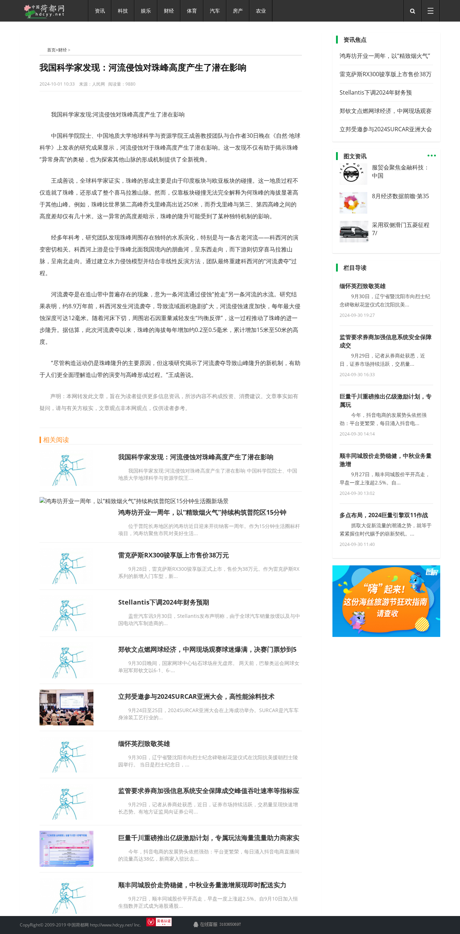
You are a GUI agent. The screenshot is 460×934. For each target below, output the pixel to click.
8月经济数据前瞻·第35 (400, 196)
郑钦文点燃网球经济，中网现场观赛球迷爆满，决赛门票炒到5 (207, 649)
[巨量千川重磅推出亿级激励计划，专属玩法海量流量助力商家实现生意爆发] (66, 865)
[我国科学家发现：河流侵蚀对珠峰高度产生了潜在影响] (66, 484)
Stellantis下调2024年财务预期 (163, 602)
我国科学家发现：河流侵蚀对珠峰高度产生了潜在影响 (195, 456)
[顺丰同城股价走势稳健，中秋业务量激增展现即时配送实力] (66, 912)
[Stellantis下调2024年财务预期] (66, 629)
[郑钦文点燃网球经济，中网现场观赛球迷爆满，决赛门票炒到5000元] (66, 676)
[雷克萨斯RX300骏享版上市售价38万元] (66, 582)
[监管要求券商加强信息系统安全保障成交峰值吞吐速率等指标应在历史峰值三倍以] (66, 817)
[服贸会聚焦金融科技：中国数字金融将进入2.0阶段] (353, 183)
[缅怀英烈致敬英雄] (66, 770)
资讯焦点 (355, 40)
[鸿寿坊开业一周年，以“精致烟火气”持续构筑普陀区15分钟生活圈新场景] (134, 501)
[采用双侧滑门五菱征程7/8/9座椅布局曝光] (356, 240)
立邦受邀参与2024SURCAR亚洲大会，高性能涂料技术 (196, 696)
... (432, 152)
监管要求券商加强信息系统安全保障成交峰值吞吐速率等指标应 (208, 790)
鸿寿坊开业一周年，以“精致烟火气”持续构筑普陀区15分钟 (202, 512)
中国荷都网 (43, 50)
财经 (62, 50)
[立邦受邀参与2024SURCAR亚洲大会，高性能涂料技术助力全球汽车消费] (66, 723)
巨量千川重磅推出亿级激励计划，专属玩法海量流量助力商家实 (208, 837)
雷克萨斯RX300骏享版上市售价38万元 (173, 555)
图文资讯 (355, 156)
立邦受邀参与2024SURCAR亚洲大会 (386, 129)
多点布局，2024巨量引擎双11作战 (384, 515)
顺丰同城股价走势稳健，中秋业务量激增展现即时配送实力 (202, 884)
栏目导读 (355, 268)
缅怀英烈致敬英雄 (144, 743)
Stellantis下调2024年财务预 (376, 92)
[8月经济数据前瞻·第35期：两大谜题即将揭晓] (353, 211)
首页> (52, 50)
